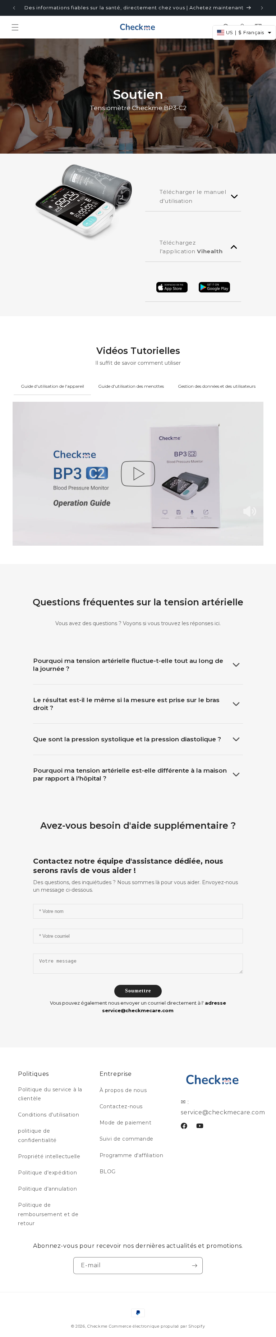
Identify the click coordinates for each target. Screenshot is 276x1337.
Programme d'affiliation (132, 1155)
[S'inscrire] (194, 1265)
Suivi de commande (126, 1139)
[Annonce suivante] (262, 8)
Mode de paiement (126, 1122)
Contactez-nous (121, 1106)
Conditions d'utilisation (48, 1114)
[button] (15, 27)
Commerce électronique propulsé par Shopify (157, 1326)
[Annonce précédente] (14, 8)
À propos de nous (123, 1090)
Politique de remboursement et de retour (48, 1214)
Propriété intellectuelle (49, 1156)
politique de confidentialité (37, 1135)
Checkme (97, 1326)
